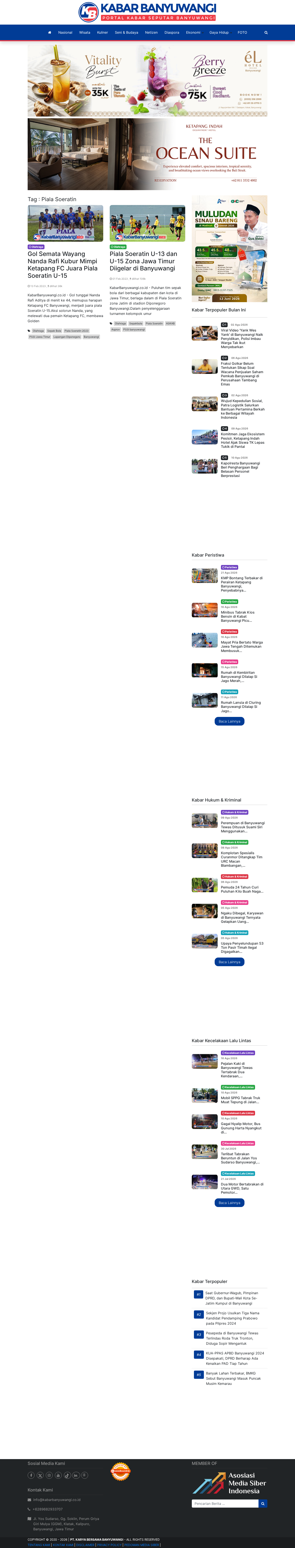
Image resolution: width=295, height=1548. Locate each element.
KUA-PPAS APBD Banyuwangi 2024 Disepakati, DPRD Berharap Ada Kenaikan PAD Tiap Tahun (235, 1358)
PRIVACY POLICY (109, 1545)
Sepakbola (135, 323)
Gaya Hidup (219, 32)
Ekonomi (193, 32)
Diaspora (172, 32)
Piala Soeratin (154, 323)
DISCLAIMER (85, 1545)
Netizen (151, 32)
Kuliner (102, 32)
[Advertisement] (229, 517)
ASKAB (170, 323)
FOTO (242, 32)
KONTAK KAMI (63, 1545)
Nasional (65, 32)
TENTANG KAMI (39, 1545)
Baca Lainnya (229, 721)
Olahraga (38, 330)
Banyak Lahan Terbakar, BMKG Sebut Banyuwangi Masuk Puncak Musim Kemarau (233, 1378)
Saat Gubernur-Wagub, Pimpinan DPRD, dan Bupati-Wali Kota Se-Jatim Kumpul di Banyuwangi (231, 1298)
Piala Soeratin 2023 (77, 330)
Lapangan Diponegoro (67, 336)
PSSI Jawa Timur (39, 336)
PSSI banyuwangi (134, 329)
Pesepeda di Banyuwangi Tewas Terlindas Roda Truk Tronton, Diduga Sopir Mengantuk (232, 1338)
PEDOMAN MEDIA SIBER (141, 1545)
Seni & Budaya (126, 32)
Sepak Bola (54, 330)
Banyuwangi (91, 336)
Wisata (84, 32)
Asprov (115, 329)
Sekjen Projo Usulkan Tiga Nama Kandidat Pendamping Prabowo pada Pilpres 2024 (232, 1318)
